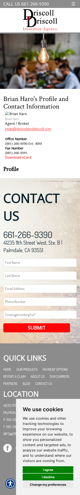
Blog (26, 383)
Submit (37, 327)
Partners (10, 383)
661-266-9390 (27, 234)
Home (7, 369)
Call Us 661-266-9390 (26, 4)
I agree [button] (48, 470)
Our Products (27, 369)
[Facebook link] (9, 448)
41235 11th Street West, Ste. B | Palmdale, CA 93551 (32, 246)
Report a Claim (14, 376)
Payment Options (55, 369)
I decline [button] (48, 477)
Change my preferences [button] (48, 484)
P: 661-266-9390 (15, 419)
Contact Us (43, 383)
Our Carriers (60, 376)
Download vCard (18, 157)
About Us (38, 376)
